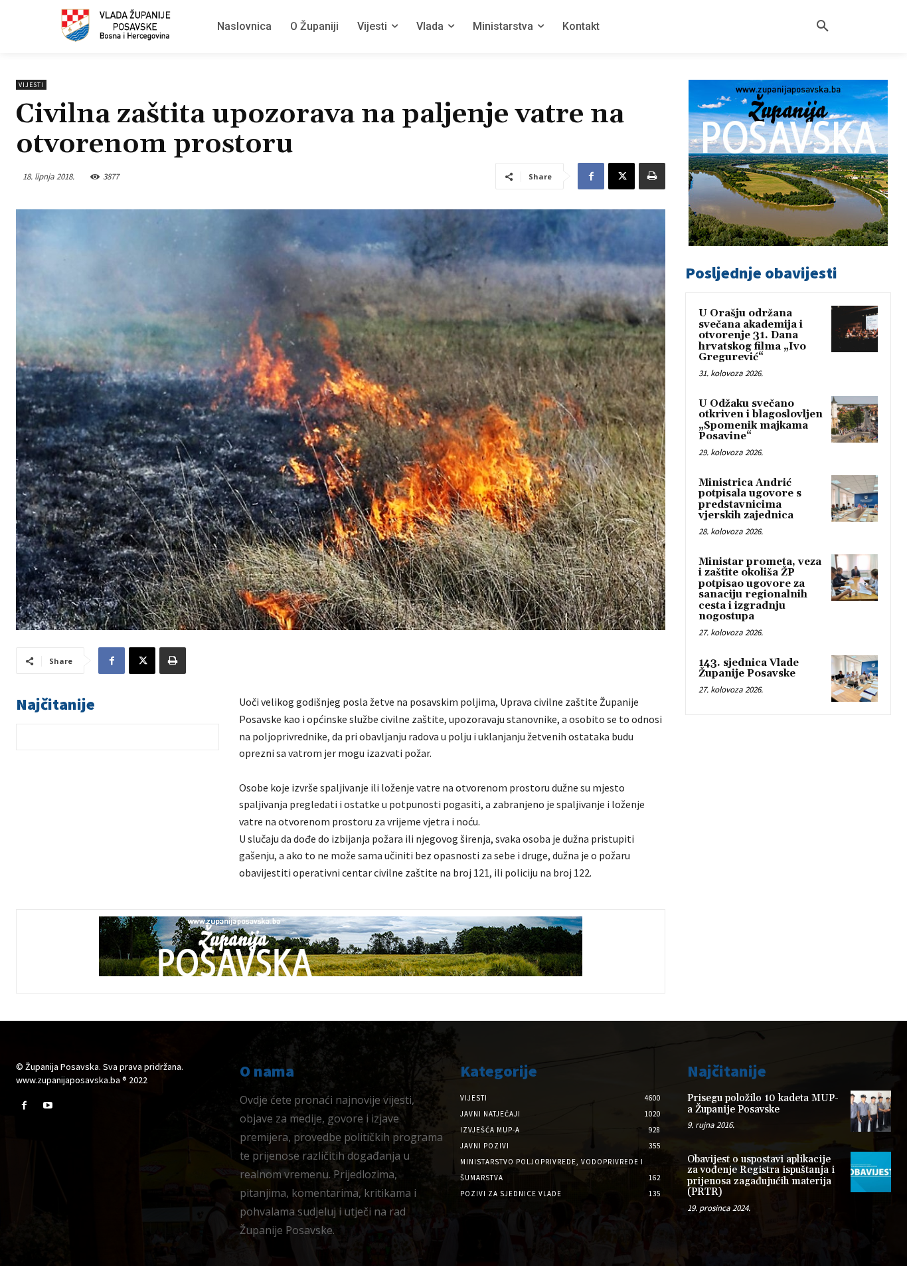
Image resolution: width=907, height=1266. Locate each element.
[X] (621, 176)
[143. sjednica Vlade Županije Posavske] (854, 678)
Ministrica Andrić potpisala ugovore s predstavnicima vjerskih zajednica (750, 499)
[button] (822, 26)
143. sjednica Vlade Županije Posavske (749, 669)
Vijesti (31, 84)
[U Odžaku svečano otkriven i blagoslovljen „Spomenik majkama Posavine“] (854, 419)
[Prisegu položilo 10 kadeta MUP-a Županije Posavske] (871, 1111)
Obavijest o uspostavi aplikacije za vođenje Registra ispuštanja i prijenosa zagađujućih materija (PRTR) (761, 1176)
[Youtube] (47, 1105)
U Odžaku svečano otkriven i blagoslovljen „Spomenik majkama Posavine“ (761, 420)
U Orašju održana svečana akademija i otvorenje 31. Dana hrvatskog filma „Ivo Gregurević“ (752, 335)
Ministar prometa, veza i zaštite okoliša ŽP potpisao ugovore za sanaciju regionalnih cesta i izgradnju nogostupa (760, 589)
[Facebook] (591, 176)
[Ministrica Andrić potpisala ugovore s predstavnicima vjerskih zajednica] (854, 498)
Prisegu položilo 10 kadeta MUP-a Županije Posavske (763, 1104)
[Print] (652, 176)
